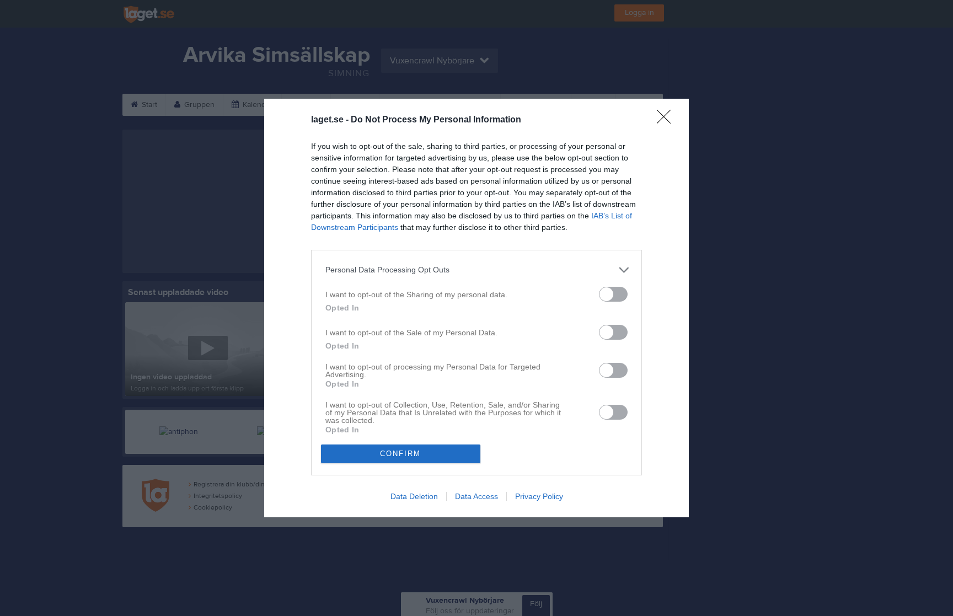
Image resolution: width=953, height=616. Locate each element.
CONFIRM (400, 453)
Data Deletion (414, 496)
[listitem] (476, 270)
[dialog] (476, 308)
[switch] (613, 294)
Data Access (476, 496)
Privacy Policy (539, 496)
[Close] (667, 120)
